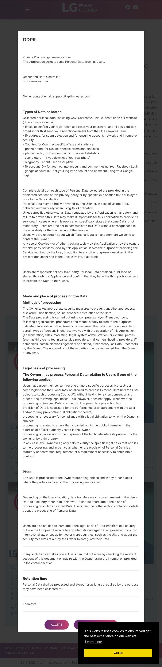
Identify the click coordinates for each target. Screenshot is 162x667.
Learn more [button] (93, 642)
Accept (56, 624)
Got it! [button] (118, 652)
